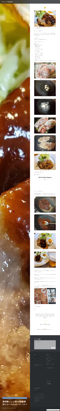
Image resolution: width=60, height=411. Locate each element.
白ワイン (44, 315)
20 (34, 398)
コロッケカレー (48, 357)
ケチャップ (52, 314)
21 (36, 398)
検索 (34, 354)
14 (36, 396)
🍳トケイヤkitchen (7, 2)
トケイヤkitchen (39, 27)
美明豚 (44, 27)
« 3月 (35, 401)
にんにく (42, 314)
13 (34, 396)
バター (37, 315)
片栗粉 (40, 315)
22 (37, 398)
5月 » (37, 401)
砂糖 (47, 315)
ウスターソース (47, 314)
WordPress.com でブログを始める (45, 409)
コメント (53, 347)
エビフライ (47, 362)
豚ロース (45, 317)
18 (41, 396)
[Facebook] (49, 383)
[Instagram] (48, 383)
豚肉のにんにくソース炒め (50, 364)
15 (37, 396)
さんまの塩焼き (48, 360)
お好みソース (38, 314)
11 (41, 394)
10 (40, 394)
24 (40, 398)
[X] (46, 383)
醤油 (53, 315)
